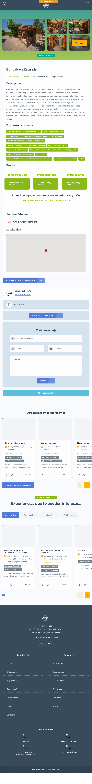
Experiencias (58, 672)
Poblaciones (58, 698)
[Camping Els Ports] (46, 5)
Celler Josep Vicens (68, 752)
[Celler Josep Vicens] (68, 747)
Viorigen (25, 741)
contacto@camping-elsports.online (45, 632)
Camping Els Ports (23, 291)
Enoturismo (57, 689)
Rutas (55, 706)
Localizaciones (59, 680)
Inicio (9, 663)
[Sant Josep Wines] (68, 736)
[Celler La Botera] (25, 747)
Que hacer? (12, 689)
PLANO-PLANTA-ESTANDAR (25, 222)
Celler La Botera (25, 752)
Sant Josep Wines (68, 741)
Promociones (12, 698)
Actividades (58, 663)
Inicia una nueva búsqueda (18, 485)
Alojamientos (12, 680)
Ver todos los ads (23, 294)
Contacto (11, 715)
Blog (9, 706)
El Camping (12, 672)
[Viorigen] (25, 736)
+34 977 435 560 (45, 626)
